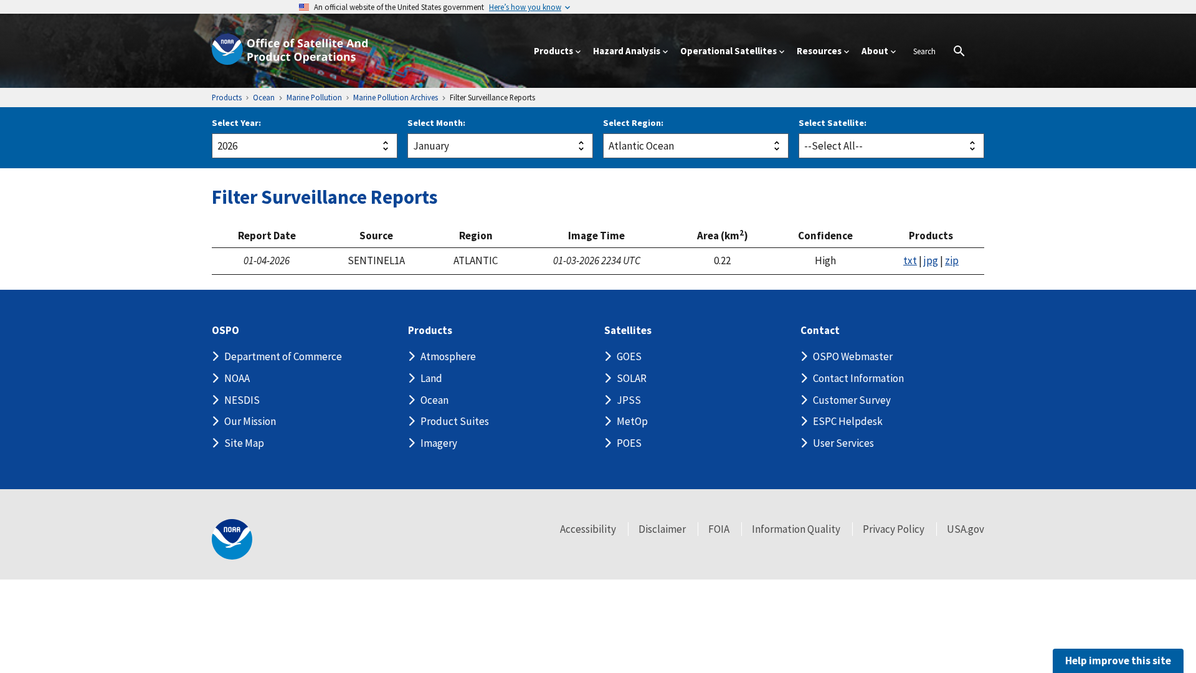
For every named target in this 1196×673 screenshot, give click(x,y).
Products (430, 330)
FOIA (718, 529)
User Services (843, 443)
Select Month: (436, 122)
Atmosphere (448, 356)
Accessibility (588, 529)
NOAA (237, 378)
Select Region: (633, 122)
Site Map (244, 443)
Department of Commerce (283, 356)
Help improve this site (1118, 660)
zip (952, 260)
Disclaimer (662, 529)
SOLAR (632, 378)
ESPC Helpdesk (848, 421)
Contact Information (858, 378)
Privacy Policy (893, 529)
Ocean (434, 400)
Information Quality (796, 529)
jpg (931, 260)
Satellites (628, 330)
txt (910, 260)
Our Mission (250, 421)
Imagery (438, 443)
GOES (629, 356)
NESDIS (242, 400)
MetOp (632, 421)
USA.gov (965, 529)
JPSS (629, 400)
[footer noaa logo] (232, 539)
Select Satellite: (832, 122)
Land (431, 378)
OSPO (225, 330)
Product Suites (454, 421)
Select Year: (236, 122)
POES (629, 443)
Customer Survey (852, 400)
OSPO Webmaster (853, 356)
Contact (820, 330)
